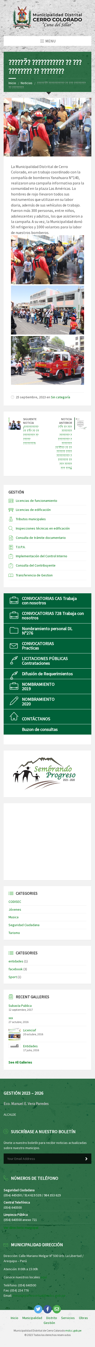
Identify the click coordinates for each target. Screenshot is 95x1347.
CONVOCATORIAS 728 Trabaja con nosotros (53, 615)
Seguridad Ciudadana (24, 925)
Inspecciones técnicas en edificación (43, 528)
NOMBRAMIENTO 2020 (38, 701)
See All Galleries (20, 1062)
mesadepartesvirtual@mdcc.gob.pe (39, 1295)
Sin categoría (60, 397)
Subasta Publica (20, 1005)
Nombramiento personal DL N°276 (47, 631)
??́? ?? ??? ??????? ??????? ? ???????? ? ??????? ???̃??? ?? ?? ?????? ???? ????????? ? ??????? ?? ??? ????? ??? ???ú (63, 447)
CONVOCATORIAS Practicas (38, 646)
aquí (44, 1277)
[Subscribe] (86, 1159)
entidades (16, 961)
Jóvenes (15, 909)
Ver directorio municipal (21, 1227)
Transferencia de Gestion (34, 575)
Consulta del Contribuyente (36, 565)
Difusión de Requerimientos (47, 673)
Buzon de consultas (40, 729)
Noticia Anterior (65, 421)
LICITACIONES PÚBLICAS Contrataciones (45, 661)
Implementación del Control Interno (41, 556)
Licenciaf (29, 1030)
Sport (13, 977)
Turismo (14, 933)
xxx (11, 1018)
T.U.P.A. (21, 547)
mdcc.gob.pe (73, 1330)
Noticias (26, 83)
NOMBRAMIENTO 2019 (38, 686)
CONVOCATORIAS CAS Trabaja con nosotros (49, 601)
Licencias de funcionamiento (36, 500)
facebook (16, 969)
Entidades (30, 1046)
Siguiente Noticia (30, 421)
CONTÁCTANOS (36, 719)
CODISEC (15, 901)
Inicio (12, 83)
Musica (14, 917)
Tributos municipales (31, 519)
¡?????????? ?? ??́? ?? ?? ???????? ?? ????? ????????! (31, 435)
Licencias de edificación (33, 509)
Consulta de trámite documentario (41, 537)
